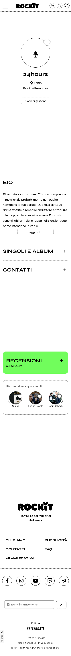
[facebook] (7, 581)
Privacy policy (45, 643)
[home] (27, 5)
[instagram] (21, 581)
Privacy (2, 638)
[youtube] (35, 581)
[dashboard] (67, 6)
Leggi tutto (35, 232)
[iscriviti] (61, 605)
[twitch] (50, 581)
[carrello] (52, 6)
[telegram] (64, 581)
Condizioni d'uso (27, 643)
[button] (8, 401)
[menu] (4, 6)
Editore (33, 625)
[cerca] (59, 6)
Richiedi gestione (35, 101)
